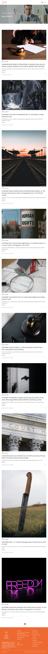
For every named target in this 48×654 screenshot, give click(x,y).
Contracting (34, 638)
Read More (3, 72)
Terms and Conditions (26, 652)
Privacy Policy (31, 652)
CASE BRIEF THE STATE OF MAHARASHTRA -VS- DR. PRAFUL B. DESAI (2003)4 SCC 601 (23, 115)
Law (2, 74)
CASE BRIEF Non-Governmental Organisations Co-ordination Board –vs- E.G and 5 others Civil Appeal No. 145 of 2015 (24, 244)
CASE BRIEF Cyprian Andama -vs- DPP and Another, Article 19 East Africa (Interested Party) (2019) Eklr (22, 348)
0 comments (9, 74)
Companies (34, 636)
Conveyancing (34, 640)
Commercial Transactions (36, 635)
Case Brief (3, 124)
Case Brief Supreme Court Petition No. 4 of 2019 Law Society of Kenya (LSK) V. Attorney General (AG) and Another (23, 457)
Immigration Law (35, 646)
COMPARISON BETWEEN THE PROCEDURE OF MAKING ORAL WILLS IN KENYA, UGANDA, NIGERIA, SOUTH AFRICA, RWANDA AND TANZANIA (23, 65)
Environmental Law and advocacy (37, 642)
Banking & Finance (35, 633)
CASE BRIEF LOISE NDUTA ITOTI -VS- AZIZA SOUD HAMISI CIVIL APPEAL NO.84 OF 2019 (23, 298)
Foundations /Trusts (35, 644)
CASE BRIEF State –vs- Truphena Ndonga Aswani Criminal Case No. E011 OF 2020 (24, 543)
